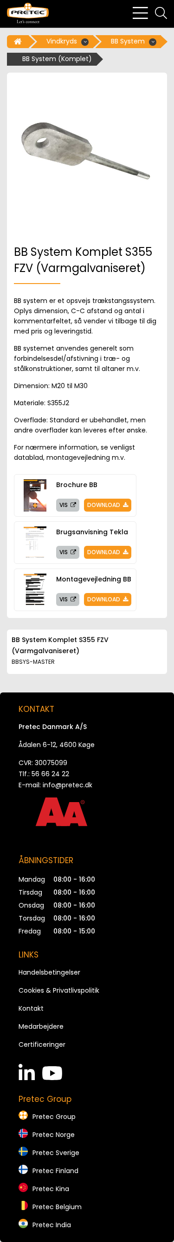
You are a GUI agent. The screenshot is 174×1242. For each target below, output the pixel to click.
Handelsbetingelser (49, 972)
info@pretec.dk (67, 785)
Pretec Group (54, 1116)
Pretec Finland (55, 1170)
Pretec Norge (53, 1134)
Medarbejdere (41, 1026)
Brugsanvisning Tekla (92, 532)
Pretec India (51, 1225)
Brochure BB (76, 484)
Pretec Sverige (55, 1152)
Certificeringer (42, 1044)
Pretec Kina (50, 1188)
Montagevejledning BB (93, 579)
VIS (64, 505)
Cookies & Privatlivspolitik (59, 990)
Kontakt (31, 1008)
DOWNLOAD (104, 505)
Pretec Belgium (57, 1206)
